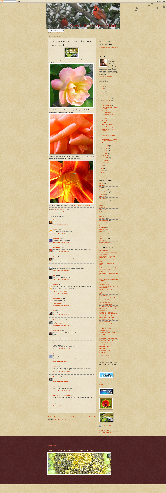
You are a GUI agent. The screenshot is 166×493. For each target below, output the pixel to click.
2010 (102, 96)
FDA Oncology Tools (104, 295)
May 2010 (105, 153)
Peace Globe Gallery (104, 269)
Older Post (92, 416)
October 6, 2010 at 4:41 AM (60, 405)
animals (101, 183)
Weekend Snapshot (104, 355)
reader (101, 384)
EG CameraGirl (57, 247)
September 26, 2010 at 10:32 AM (61, 224)
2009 (102, 165)
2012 (102, 91)
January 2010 (106, 162)
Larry (54, 275)
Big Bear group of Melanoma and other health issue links (107, 257)
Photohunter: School (107, 124)
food (100, 205)
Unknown (55, 229)
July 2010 (105, 148)
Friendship (102, 207)
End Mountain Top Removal (106, 319)
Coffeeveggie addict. (58, 320)
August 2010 (106, 146)
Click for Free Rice (104, 271)
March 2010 (106, 158)
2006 (102, 173)
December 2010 (107, 98)
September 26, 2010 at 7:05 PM (61, 305)
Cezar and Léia (57, 330)
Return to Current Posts (105, 432)
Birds (100, 187)
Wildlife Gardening (104, 330)
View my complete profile (105, 76)
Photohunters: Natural (107, 114)
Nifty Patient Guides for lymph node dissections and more (108, 283)
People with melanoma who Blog (107, 267)
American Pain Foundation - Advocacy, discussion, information (108, 313)
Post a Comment (56, 409)
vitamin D (101, 240)
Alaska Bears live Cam (105, 342)
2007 (102, 170)
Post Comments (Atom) (60, 419)
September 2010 (107, 105)
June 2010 (105, 150)
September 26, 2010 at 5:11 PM (61, 270)
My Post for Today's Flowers (60, 291)
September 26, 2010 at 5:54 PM (61, 293)
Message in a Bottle (104, 348)
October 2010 (106, 102)
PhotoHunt (102, 227)
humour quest (102, 209)
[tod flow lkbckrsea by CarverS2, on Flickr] (71, 107)
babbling (101, 185)
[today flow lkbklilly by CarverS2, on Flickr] (71, 203)
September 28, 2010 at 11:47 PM (61, 390)
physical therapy (103, 229)
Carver (111, 59)
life (100, 211)
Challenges (102, 194)
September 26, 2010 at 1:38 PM (61, 242)
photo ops (101, 222)
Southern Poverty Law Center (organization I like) (106, 345)
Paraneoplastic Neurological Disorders (108, 306)
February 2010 (106, 160)
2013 (102, 88)
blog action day (103, 189)
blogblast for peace (104, 192)
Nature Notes (102, 218)
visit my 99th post (57, 323)
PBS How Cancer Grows (105, 304)
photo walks (102, 225)
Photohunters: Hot (106, 143)
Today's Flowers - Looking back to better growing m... (110, 111)
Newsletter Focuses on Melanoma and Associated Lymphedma (107, 316)
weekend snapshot (104, 242)
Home (72, 416)
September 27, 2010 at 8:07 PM (61, 361)
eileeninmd (56, 266)
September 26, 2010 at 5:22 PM (61, 279)
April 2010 (105, 155)
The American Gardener (105, 328)
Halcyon (55, 353)
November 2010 (107, 100)
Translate (59, 32)
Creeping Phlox (57, 303)
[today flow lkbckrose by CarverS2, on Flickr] (71, 154)
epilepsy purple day (104, 200)
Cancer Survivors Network (105, 277)
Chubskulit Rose (57, 298)
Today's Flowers (65, 211)
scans (100, 231)
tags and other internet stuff (106, 236)
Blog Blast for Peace (104, 350)
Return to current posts (53, 443)
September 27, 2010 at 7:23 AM (61, 338)
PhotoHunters (102, 353)
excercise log (102, 203)
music (100, 216)
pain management (103, 220)
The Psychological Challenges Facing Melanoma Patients (108, 287)
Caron (54, 366)
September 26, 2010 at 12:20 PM (61, 233)
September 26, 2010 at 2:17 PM (61, 251)
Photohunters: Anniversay (108, 133)
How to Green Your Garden (106, 323)
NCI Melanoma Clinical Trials (106, 290)
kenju (54, 220)
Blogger (91, 481)
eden (54, 310)
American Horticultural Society (107, 332)
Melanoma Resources (104, 250)
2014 (102, 86)
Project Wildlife (103, 326)
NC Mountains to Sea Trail (106, 340)
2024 (102, 84)
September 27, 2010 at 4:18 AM (61, 325)
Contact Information (104, 52)
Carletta (55, 386)
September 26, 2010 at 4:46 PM (61, 261)
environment (102, 198)
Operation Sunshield (104, 302)
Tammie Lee (56, 377)
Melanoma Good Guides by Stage (107, 300)
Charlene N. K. (57, 238)
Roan (54, 256)
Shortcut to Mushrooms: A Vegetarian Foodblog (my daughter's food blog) (108, 337)
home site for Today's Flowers (82, 205)
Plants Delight (102, 335)
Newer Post (52, 416)
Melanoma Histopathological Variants (108, 297)
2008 (102, 168)
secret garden (56, 211)
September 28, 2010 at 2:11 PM (61, 381)
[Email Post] (67, 209)
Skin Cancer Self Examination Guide (108, 47)
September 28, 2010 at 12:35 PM (61, 372)
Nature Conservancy (104, 321)
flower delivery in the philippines (62, 395)
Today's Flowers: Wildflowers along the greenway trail (109, 140)
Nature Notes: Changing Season (110, 127)
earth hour (101, 196)
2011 (102, 93)
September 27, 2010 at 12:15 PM (61, 348)
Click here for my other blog (106, 37)
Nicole (55, 343)
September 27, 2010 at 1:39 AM (61, 315)
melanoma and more (104, 214)
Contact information (104, 430)
